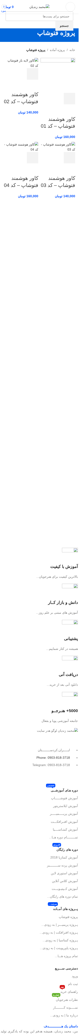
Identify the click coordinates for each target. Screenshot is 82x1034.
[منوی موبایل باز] (70, 6)
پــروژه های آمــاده (63, 908)
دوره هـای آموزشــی (62, 789)
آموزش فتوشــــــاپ (64, 798)
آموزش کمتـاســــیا (65, 829)
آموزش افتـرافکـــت (64, 821)
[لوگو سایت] (39, 6)
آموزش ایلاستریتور (65, 806)
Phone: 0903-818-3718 (53, 757)
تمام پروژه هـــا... (66, 956)
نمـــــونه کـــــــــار (65, 1007)
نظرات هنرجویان (65, 999)
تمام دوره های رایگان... (62, 896)
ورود (75, 976)
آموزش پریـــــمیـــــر (64, 813)
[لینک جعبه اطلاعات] (39, 563)
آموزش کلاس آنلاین (65, 881)
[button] (69, 98)
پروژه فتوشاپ (68, 917)
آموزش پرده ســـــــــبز (62, 865)
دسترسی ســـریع (66, 968)
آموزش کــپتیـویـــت (65, 889)
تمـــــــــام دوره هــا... (63, 837)
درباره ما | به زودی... (64, 1015)
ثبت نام (73, 984)
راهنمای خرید (69, 991)
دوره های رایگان (65, 848)
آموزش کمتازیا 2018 (64, 857)
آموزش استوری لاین (64, 873)
